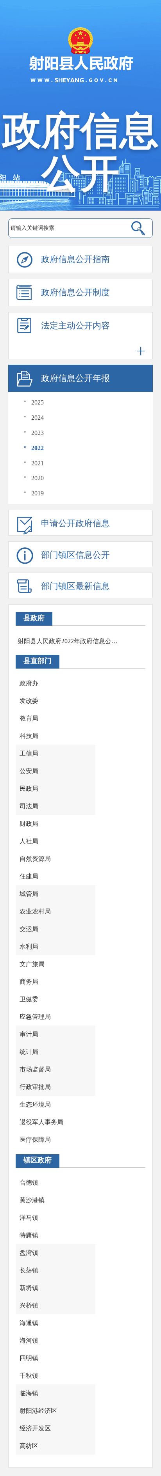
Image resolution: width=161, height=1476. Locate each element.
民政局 (29, 788)
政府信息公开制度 (75, 292)
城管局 (29, 894)
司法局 (29, 806)
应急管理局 (35, 1016)
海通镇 (29, 1323)
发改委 (29, 700)
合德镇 (29, 1182)
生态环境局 (35, 1104)
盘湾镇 (29, 1252)
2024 (37, 417)
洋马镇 (29, 1217)
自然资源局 (35, 858)
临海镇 (29, 1393)
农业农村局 (35, 911)
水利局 (29, 946)
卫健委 (29, 999)
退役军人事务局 (41, 1122)
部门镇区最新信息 (75, 586)
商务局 (29, 981)
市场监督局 (35, 1069)
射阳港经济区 (38, 1410)
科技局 (29, 736)
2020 (37, 478)
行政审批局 (35, 1087)
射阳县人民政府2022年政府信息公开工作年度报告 (68, 641)
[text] (65, 228)
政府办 (29, 683)
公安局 (29, 771)
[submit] (138, 228)
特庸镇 (29, 1235)
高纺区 (29, 1445)
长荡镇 (29, 1270)
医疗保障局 (35, 1139)
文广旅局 (32, 964)
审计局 (29, 1034)
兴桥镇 (29, 1305)
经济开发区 (35, 1428)
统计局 (29, 1051)
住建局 (29, 876)
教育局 (29, 718)
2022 (37, 448)
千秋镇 (29, 1375)
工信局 (29, 753)
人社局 (29, 841)
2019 (37, 493)
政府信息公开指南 (75, 259)
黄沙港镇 (32, 1200)
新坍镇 (29, 1287)
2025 (37, 402)
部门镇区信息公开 (75, 555)
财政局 (29, 823)
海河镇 (29, 1340)
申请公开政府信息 (75, 523)
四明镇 (29, 1358)
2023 (37, 432)
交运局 (29, 929)
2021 (37, 463)
